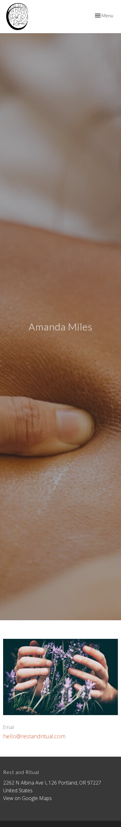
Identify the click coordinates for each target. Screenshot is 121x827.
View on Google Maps (27, 798)
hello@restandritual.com (34, 736)
